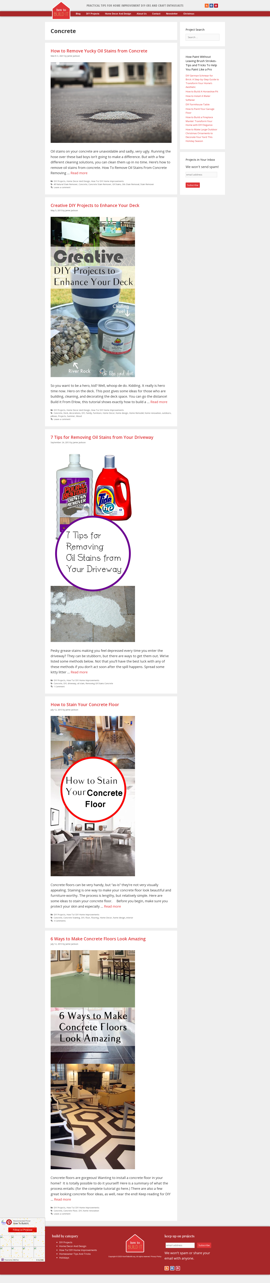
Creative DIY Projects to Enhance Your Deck (95, 205)
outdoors (166, 413)
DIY (83, 413)
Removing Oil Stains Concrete (99, 683)
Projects (62, 416)
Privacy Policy (156, 1257)
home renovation (153, 413)
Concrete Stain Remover (99, 184)
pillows (54, 416)
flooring (95, 917)
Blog (78, 14)
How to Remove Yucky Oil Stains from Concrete (99, 51)
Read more (79, 173)
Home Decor (109, 413)
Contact (156, 14)
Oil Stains (116, 184)
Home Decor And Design (118, 14)
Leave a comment (62, 187)
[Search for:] (202, 37)
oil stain (80, 683)
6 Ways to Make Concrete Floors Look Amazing (98, 939)
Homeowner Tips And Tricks (75, 1253)
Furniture (97, 413)
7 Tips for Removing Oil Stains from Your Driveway (102, 437)
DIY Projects (92, 14)
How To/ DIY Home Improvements (107, 181)
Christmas (188, 14)
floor (88, 917)
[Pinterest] (216, 6)
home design (122, 413)
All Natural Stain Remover (66, 184)
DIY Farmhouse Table (198, 104)
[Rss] (207, 6)
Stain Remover (147, 184)
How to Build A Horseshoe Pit (202, 91)
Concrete (83, 184)
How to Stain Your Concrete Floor (85, 704)
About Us (142, 14)
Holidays (64, 1257)
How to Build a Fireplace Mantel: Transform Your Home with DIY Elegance (199, 121)
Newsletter (172, 14)
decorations (74, 413)
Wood (79, 416)
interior (129, 917)
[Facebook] (211, 6)
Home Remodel (136, 413)
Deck (65, 413)
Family (89, 413)
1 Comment (59, 686)
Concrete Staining (71, 917)
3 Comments (60, 920)
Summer (71, 416)
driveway (72, 683)
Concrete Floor (70, 1210)
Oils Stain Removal (130, 184)
